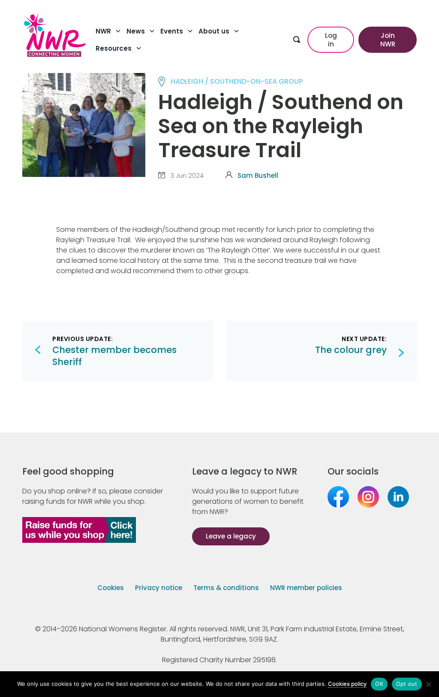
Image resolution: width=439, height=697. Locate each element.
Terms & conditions (226, 587)
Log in (331, 40)
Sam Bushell (258, 175)
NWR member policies (306, 587)
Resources (114, 48)
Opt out (407, 683)
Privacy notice (158, 587)
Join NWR (387, 40)
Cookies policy (347, 683)
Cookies (110, 587)
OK (379, 683)
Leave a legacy (231, 536)
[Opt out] (428, 684)
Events (171, 31)
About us (213, 31)
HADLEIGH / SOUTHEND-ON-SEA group (237, 81)
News (135, 31)
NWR (103, 31)
